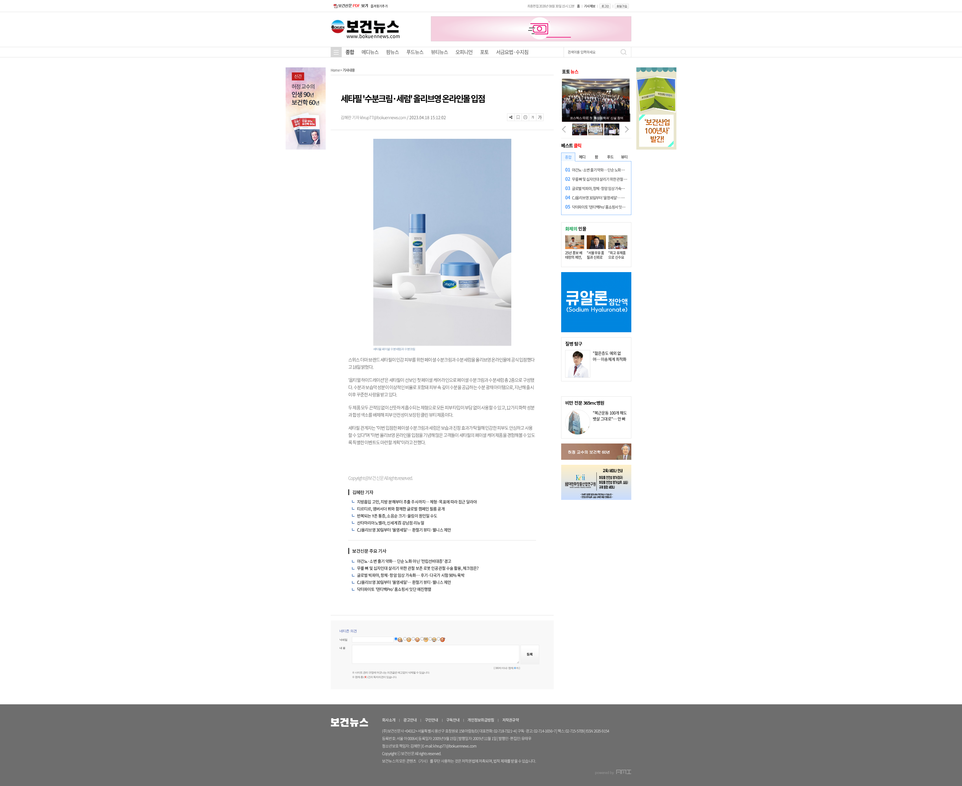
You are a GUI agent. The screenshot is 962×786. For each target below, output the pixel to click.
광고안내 (410, 720)
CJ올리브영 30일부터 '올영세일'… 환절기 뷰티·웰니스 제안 (404, 530)
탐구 (573, 343)
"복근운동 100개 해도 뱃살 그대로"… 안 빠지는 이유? (610, 419)
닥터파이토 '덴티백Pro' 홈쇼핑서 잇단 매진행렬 (394, 589)
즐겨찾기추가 (379, 6)
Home (335, 69)
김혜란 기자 (350, 117)
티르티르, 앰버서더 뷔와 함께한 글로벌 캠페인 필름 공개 (401, 509)
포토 (484, 52)
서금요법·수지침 (512, 52)
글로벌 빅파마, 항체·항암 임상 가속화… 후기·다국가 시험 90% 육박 (410, 575)
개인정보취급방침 (480, 720)
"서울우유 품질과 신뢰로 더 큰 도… (595, 257)
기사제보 (589, 6)
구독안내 (452, 720)
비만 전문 (584, 402)
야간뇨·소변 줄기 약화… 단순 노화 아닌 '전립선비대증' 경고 (404, 561)
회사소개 (388, 720)
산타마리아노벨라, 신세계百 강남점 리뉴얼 (390, 523)
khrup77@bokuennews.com (383, 117)
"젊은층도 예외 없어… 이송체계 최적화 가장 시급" (609, 359)
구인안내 (431, 720)
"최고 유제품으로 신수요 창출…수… (617, 257)
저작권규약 (510, 720)
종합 (349, 52)
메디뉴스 (370, 52)
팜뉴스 (392, 52)
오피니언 (463, 52)
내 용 (342, 647)
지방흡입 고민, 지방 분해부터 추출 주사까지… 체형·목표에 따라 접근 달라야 (417, 502)
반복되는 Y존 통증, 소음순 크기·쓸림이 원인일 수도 (397, 516)
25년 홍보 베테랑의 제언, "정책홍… (573, 257)
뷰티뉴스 (439, 52)
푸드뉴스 (414, 52)
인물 (575, 228)
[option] (531, 28)
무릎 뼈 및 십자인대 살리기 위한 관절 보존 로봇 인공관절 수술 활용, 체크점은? (417, 568)
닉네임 (343, 639)
